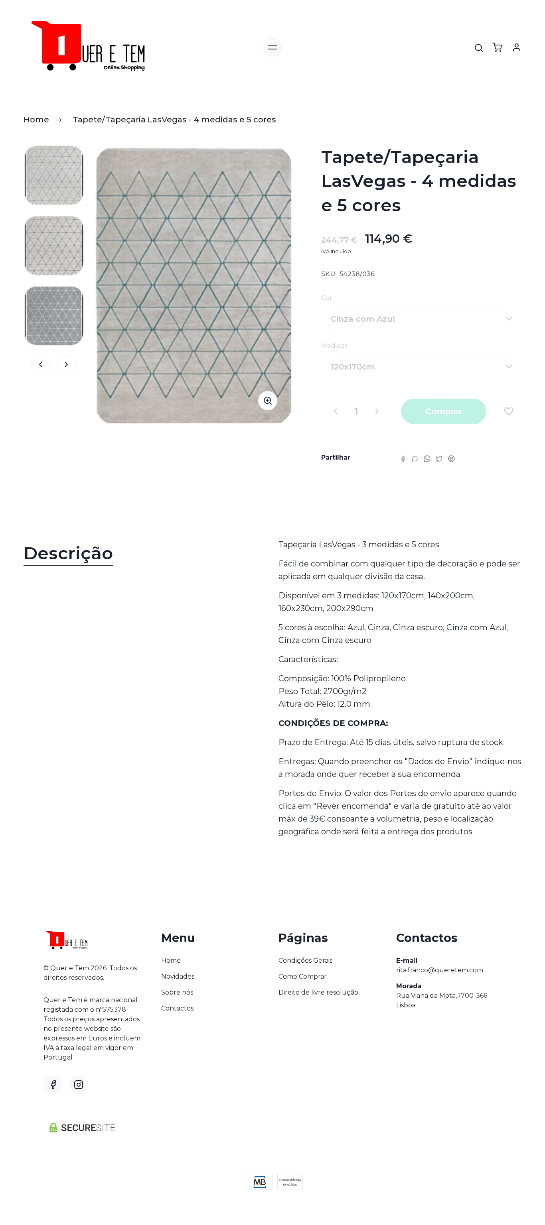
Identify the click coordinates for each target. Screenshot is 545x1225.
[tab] (145, 555)
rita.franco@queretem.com (439, 970)
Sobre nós (177, 992)
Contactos (177, 1008)
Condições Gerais (305, 960)
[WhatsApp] (427, 458)
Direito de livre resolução (318, 992)
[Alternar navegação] (272, 47)
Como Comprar (302, 976)
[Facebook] (403, 458)
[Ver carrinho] (497, 47)
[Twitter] (439, 458)
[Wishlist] (508, 411)
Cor (326, 298)
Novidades (177, 976)
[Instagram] (78, 1084)
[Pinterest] (451, 458)
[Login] (516, 47)
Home (36, 119)
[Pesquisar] (479, 47)
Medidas (334, 346)
